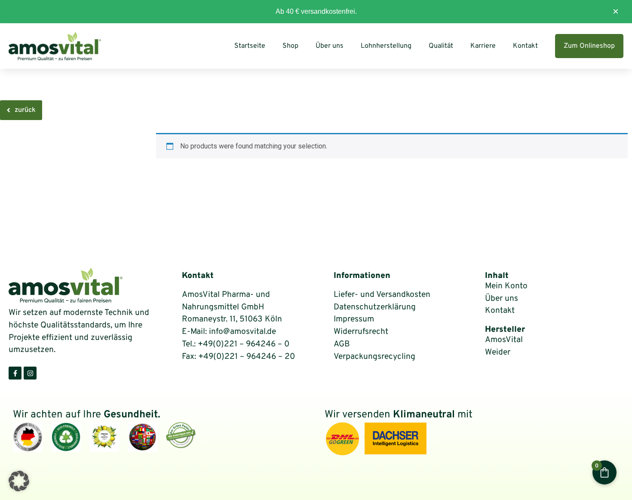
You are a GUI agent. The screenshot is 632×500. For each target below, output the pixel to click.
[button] (19, 481)
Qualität (441, 46)
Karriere (483, 46)
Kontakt (525, 46)
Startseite (249, 46)
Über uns (330, 46)
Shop (290, 46)
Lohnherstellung (386, 46)
